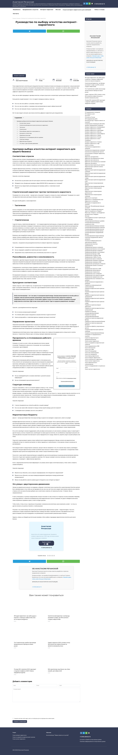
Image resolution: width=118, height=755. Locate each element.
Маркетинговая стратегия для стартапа (95, 165)
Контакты (16, 13)
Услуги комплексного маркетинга (93, 359)
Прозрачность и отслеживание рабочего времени (31, 137)
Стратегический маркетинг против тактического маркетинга (34, 125)
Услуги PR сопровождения (92, 352)
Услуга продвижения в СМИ (92, 346)
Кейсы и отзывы (100, 9)
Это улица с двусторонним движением (29, 143)
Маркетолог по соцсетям (91, 201)
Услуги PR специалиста (91, 354)
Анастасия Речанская (23, 2)
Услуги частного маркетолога (92, 369)
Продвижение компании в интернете (94, 260)
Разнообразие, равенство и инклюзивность (30, 131)
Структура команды (24, 139)
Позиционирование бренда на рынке (94, 229)
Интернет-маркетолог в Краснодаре (94, 130)
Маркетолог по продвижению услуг (94, 199)
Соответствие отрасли (25, 123)
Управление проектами (25, 135)
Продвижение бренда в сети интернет (95, 252)
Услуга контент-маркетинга (92, 341)
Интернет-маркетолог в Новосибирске (95, 133)
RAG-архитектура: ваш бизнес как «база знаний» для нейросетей (59, 670)
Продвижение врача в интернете (93, 258)
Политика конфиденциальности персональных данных (92, 741)
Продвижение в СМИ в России (93, 257)
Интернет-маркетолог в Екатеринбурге (95, 127)
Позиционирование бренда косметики (95, 227)
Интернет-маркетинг (46, 9)
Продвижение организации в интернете (95, 263)
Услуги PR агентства (90, 347)
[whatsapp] (44, 544)
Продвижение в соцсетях (30, 9)
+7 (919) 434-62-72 (99, 4)
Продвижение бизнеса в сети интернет (95, 249)
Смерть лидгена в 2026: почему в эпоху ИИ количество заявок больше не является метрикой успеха (59, 644)
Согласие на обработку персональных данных (91, 739)
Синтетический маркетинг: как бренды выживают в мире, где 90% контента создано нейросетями (59, 617)
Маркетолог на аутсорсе (91, 198)
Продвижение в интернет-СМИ (93, 255)
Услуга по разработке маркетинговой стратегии (24, 737)
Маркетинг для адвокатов (91, 156)
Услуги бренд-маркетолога (92, 356)
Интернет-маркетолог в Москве (93, 132)
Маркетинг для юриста (91, 163)
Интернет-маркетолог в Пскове (93, 137)
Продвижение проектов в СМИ (93, 268)
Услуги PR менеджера (90, 351)
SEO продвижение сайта (91, 119)
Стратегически (23, 129)
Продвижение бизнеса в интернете (94, 247)
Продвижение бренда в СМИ (92, 254)
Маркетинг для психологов (92, 160)
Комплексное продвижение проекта (94, 151)
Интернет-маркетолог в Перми (93, 135)
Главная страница (16, 18)
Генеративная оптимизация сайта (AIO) (95, 123)
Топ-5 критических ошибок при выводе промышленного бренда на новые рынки (25, 644)
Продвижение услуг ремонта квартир (94, 275)
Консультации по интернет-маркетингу (95, 153)
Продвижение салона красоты (93, 270)
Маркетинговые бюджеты (26, 141)
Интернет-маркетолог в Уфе (92, 143)
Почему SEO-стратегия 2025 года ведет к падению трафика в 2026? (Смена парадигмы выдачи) (25, 671)
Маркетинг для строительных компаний (95, 161)
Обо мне (58, 9)
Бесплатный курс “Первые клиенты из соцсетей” (57, 735)
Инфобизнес (17, 9)
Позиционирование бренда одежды (94, 230)
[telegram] (47, 544)
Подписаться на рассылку (67, 386)
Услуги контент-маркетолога (92, 361)
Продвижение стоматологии (92, 272)
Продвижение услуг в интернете (93, 273)
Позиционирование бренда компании (94, 226)
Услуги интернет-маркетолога (92, 357)
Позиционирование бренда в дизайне (94, 221)
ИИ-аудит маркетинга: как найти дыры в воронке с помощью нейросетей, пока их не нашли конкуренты (25, 617)
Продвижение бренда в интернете (94, 250)
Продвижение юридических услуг (93, 277)
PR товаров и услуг (90, 114)
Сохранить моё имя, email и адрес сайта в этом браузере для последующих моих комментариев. (34, 718)
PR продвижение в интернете (92, 112)
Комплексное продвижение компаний (95, 150)
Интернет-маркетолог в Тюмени (93, 142)
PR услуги (87, 115)
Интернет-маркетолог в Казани (93, 128)
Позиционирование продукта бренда (94, 235)
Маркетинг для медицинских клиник (94, 158)
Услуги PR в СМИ (89, 349)
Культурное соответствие (26, 133)
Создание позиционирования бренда (94, 333)
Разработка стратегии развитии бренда (95, 321)
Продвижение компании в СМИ (93, 262)
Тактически (22, 127)
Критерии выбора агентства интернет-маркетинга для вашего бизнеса (35, 121)
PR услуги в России (90, 117)
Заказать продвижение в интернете (94, 125)
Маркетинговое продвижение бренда (94, 186)
